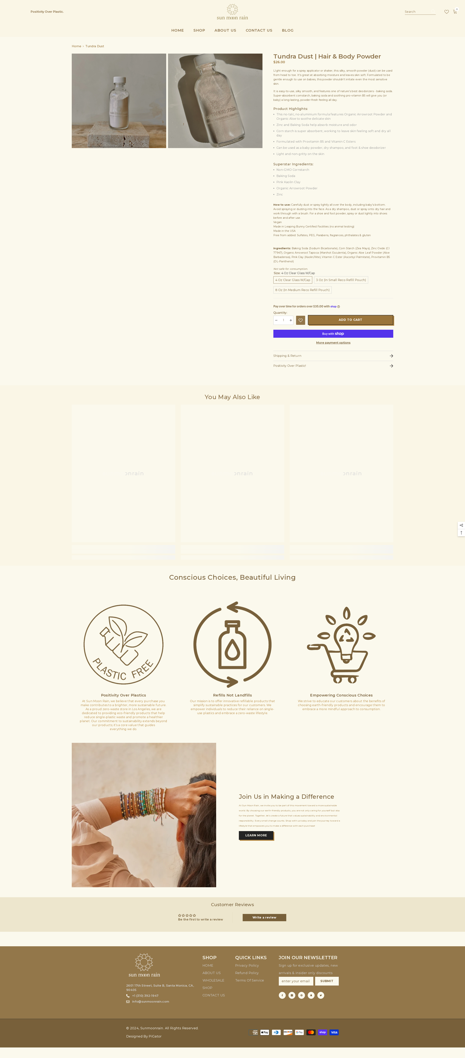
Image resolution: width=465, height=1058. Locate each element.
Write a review (264, 917)
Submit (326, 981)
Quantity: (280, 312)
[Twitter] (320, 995)
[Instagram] (291, 995)
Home (76, 46)
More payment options (333, 342)
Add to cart (350, 320)
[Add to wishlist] (300, 320)
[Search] (420, 12)
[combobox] (417, 12)
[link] (123, 552)
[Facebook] (282, 995)
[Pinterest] (301, 995)
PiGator (155, 1036)
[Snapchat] (311, 995)
